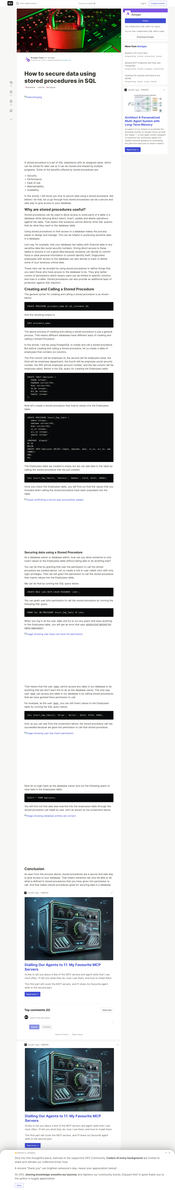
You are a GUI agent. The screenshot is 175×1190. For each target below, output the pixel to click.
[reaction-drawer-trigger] (11, 83)
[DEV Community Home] (10, 3)
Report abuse (77, 1034)
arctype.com (66, 60)
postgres (50, 87)
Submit (34, 1027)
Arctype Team (37, 57)
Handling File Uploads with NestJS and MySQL (142, 78)
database (30, 87)
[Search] (17, 3)
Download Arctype (145, 37)
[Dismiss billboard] (169, 1153)
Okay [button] (19, 1185)
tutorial (40, 87)
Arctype (51, 57)
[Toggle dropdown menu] (112, 893)
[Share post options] (11, 119)
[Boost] (11, 110)
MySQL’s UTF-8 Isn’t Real (142, 54)
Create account (158, 3)
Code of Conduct (61, 1034)
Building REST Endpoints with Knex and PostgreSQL (144, 66)
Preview (46, 1027)
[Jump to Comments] (11, 93)
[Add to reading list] (11, 102)
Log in (143, 3)
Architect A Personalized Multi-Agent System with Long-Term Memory (142, 121)
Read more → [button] (32, 994)
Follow (145, 21)
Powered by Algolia (86, 3)
